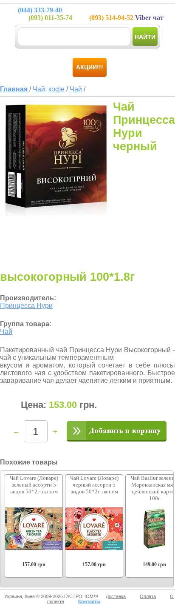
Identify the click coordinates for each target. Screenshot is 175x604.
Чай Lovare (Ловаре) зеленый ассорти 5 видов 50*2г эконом (34, 485)
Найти (145, 37)
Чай (6, 331)
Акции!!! (89, 67)
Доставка (116, 596)
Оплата (148, 596)
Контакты (89, 601)
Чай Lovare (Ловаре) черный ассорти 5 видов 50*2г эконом (94, 485)
